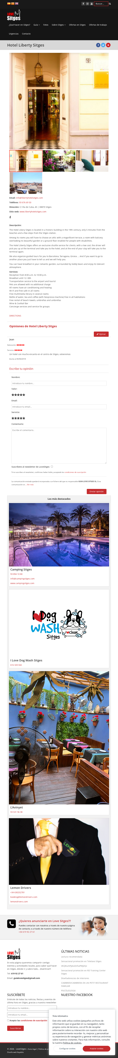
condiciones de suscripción (75, 472)
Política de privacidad (46, 1049)
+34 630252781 (17, 892)
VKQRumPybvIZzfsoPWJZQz (74, 966)
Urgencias (14, 33)
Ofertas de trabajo (98, 24)
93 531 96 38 (16, 812)
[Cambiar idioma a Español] (9, 3)
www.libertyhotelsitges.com (33, 211)
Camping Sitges (21, 569)
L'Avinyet (16, 807)
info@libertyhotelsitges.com (29, 197)
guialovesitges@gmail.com (27, 978)
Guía (36, 24)
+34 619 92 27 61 (27, 931)
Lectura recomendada (71, 956)
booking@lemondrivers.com (23, 897)
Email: (14, 400)
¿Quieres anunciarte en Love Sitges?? (45, 921)
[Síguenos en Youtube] (91, 3)
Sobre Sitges (58, 24)
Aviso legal (32, 1049)
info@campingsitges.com (22, 578)
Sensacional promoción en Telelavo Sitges (81, 961)
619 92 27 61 (17, 973)
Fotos (45, 24)
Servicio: (16, 412)
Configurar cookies (67, 1048)
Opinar (102, 334)
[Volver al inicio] (13, 16)
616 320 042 (16, 665)
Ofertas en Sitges (77, 24)
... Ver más (29, 484)
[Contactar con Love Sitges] (11, 925)
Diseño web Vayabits (15, 1052)
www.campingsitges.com (22, 583)
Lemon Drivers (20, 888)
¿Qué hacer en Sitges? (19, 24)
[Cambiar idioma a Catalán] (13, 3)
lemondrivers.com (19, 901)
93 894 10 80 (16, 574)
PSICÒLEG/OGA (68, 990)
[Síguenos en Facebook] (83, 3)
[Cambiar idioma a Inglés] (16, 3)
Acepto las (28, 1020)
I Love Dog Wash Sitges (26, 660)
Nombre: (16, 377)
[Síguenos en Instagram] (87, 3)
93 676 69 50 (25, 202)
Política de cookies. (72, 1042)
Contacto (26, 33)
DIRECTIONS (15, 315)
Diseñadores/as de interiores (75, 978)
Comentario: (18, 424)
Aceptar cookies (96, 1048)
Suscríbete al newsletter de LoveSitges (31, 466)
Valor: (14, 388)
